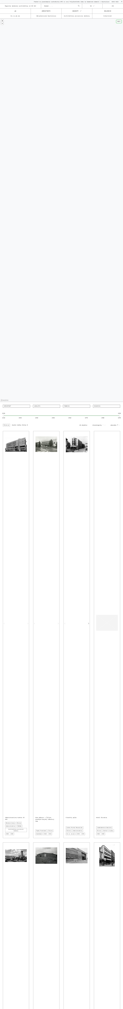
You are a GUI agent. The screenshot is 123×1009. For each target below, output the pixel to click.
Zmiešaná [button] (39, 834)
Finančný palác (71, 817)
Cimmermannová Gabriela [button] (104, 827)
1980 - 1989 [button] (9, 834)
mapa (118, 21)
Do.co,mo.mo (15, 16)
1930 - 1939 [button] (80, 834)
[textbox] (16, 406)
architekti (46, 11)
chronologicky (97, 425)
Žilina (6, 425)
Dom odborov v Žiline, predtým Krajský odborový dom (44, 819)
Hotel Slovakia (101, 817)
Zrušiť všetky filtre (20, 425)
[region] (61, 210)
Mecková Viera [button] (10, 823)
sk (91, 6)
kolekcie (107, 11)
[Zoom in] (2, 21)
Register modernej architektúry (20, 6)
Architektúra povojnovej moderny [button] (16, 830)
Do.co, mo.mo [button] (71, 834)
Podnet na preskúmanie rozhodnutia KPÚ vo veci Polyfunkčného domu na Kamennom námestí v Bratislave (58, 2)
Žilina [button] (19, 823)
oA (15, 11)
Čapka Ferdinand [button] (41, 830)
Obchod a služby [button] (108, 830)
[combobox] (60, 6)
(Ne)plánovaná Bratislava (46, 16)
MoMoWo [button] (20, 826)
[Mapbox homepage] (4, 400)
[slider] (3, 415)
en (113, 6)
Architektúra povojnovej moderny (77, 16)
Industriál (107, 16)
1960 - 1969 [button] (47, 834)
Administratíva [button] (10, 826)
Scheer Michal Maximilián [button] (74, 827)
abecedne (114, 425)
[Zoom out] (2, 23)
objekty (75, 11)
